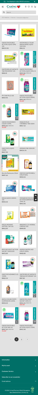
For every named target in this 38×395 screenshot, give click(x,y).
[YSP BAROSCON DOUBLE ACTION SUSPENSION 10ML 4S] (28, 188)
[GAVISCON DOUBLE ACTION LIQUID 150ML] (28, 315)
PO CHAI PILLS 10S (8, 95)
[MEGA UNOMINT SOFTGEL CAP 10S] (10, 214)
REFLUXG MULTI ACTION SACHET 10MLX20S (10, 250)
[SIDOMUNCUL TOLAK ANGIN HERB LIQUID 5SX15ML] (28, 32)
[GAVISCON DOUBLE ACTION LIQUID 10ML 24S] (10, 32)
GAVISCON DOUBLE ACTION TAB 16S (8, 326)
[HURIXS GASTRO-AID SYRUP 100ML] (28, 239)
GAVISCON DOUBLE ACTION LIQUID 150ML (27, 326)
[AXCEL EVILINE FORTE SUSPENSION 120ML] (10, 289)
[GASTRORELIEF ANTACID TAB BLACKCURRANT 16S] (28, 264)
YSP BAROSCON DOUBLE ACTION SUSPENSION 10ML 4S (28, 199)
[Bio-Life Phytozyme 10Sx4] (10, 163)
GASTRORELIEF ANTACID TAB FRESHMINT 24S (10, 70)
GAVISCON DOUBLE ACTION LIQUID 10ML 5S (28, 70)
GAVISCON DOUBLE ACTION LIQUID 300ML (27, 96)
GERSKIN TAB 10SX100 (27, 148)
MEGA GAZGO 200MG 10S (9, 199)
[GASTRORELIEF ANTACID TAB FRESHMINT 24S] (10, 59)
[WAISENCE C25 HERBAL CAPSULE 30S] (28, 214)
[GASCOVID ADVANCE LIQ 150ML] (10, 264)
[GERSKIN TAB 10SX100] (28, 138)
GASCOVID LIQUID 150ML (8, 149)
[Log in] (32, 7)
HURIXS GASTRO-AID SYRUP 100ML (26, 250)
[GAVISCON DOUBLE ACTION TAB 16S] (10, 315)
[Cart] (35, 7)
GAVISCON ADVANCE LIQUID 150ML (9, 123)
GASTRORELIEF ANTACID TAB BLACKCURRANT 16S (28, 275)
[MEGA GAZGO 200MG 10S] (10, 188)
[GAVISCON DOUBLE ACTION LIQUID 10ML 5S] (28, 59)
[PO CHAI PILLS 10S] (10, 85)
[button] (3, 7)
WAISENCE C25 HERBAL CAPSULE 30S (27, 225)
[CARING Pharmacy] (13, 7)
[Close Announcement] (34, 1)
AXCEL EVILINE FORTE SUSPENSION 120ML (9, 300)
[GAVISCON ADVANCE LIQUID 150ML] (10, 112)
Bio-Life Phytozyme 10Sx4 (10, 173)
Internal (13, 17)
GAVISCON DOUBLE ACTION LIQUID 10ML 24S (9, 44)
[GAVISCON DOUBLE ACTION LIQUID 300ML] (28, 85)
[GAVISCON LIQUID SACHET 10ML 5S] (28, 289)
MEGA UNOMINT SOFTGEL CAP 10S (7, 225)
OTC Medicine (5, 17)
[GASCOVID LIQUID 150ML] (10, 138)
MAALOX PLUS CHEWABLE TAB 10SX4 (27, 123)
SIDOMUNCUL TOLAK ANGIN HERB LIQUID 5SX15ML (27, 44)
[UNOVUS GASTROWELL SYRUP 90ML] (28, 163)
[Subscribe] (35, 381)
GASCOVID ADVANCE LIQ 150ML (10, 275)
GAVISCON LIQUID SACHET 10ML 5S (26, 300)
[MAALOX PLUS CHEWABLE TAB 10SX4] (28, 112)
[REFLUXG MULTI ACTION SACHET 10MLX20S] (10, 239)
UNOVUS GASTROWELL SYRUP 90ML (27, 174)
